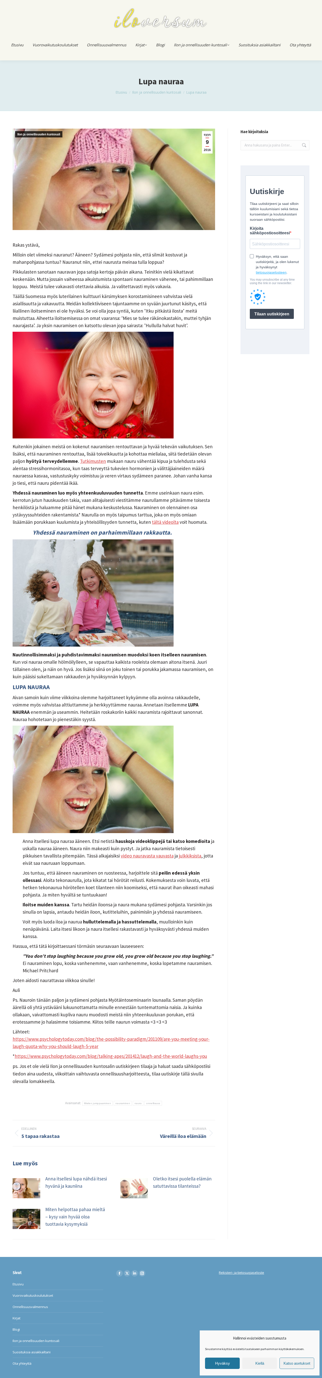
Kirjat (16, 1318)
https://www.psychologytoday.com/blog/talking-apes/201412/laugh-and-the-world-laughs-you (111, 1056)
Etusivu (18, 1284)
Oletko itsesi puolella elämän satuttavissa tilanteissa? (182, 1182)
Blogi (16, 1329)
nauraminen (122, 1103)
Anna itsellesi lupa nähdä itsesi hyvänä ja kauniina (76, 1182)
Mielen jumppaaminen (97, 1103)
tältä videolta (165, 522)
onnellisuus (153, 1103)
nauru (138, 1103)
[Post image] (26, 1188)
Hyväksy (222, 1363)
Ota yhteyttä (22, 1363)
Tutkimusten (93, 461)
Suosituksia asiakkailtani (32, 1352)
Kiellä (259, 1363)
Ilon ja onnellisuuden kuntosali (38, 134)
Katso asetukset (297, 1363)
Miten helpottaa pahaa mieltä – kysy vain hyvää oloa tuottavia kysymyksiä (75, 1216)
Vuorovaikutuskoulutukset (33, 1295)
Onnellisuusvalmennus (30, 1307)
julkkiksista (190, 856)
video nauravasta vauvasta (147, 856)
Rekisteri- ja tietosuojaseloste (241, 1272)
